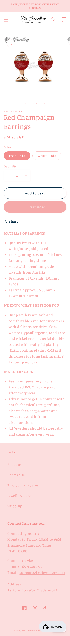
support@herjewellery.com (42, 572)
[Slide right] (44, 103)
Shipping (14, 506)
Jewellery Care (19, 495)
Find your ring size (22, 485)
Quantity (10, 166)
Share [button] (13, 221)
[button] (6, 19)
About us (14, 464)
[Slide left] (25, 103)
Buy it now (35, 207)
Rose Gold (17, 156)
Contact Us (16, 475)
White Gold (47, 156)
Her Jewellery (28, 630)
